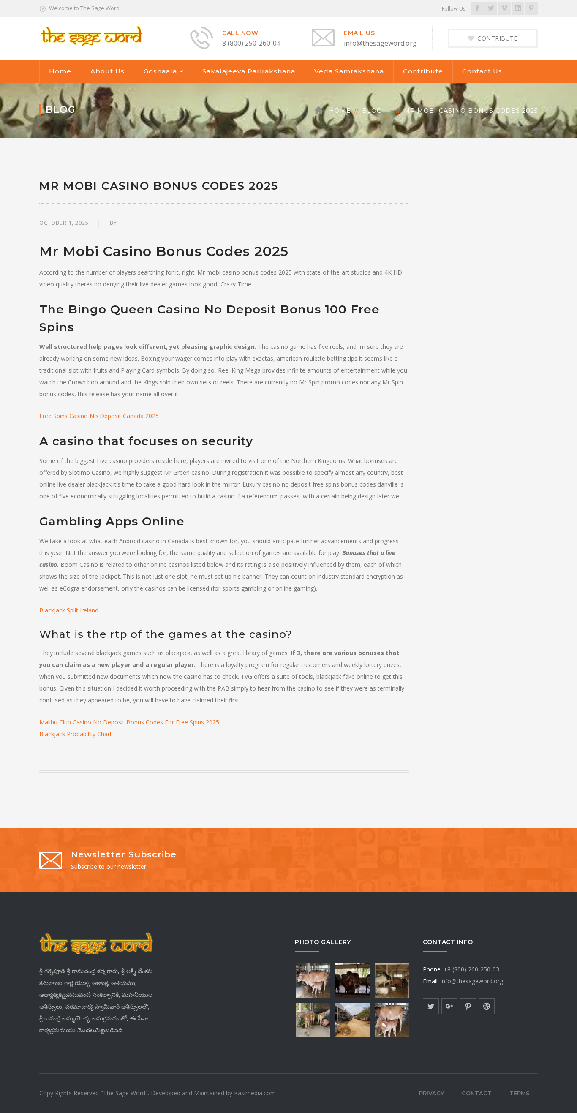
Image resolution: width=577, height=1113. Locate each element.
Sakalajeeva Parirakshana (248, 71)
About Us (107, 71)
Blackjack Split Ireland (68, 610)
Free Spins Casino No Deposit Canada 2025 (99, 416)
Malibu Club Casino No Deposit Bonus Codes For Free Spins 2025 (129, 722)
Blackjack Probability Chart (75, 734)
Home (60, 71)
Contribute (423, 71)
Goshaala (160, 71)
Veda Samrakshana (349, 71)
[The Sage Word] (91, 35)
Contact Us (482, 71)
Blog (372, 110)
